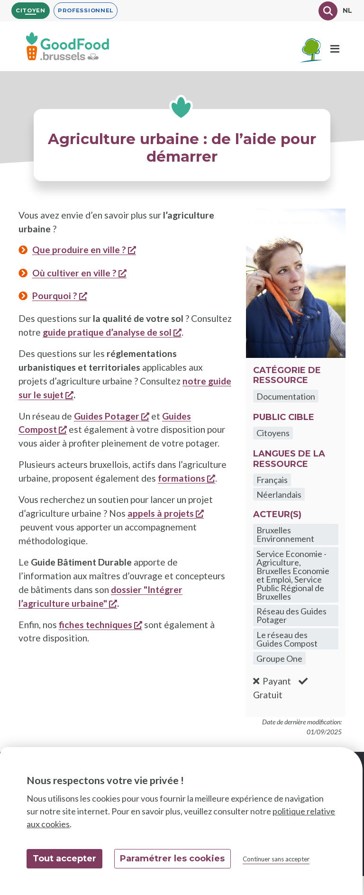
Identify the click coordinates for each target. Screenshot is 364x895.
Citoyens (273, 433)
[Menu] (335, 49)
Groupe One (279, 658)
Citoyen (31, 10)
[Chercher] (327, 10)
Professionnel (85, 10)
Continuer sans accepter (276, 859)
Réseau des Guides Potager (291, 615)
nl (348, 10)
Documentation (285, 396)
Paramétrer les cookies (172, 858)
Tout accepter (64, 858)
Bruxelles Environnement (285, 534)
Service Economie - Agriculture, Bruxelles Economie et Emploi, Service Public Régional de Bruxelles (292, 575)
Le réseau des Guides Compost (287, 639)
